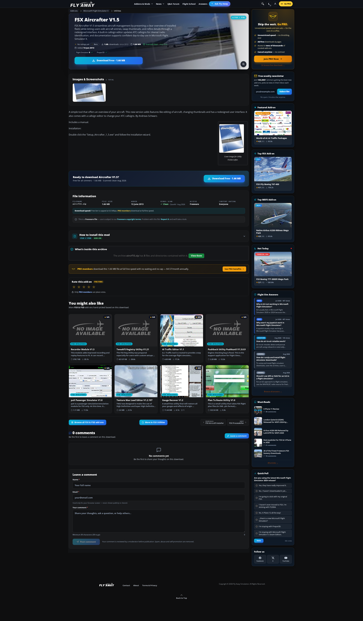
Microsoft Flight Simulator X (96, 11)
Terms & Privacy (149, 585)
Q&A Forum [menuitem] (173, 4)
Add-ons (74, 11)
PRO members (124, 211)
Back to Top (181, 598)
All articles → (273, 463)
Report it (165, 219)
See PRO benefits (233, 269)
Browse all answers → (273, 391)
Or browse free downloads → (273, 65)
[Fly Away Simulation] (82, 4)
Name (76, 480)
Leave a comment (238, 436)
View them (196, 256)
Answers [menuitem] (203, 4)
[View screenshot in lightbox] (243, 64)
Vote (259, 540)
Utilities (117, 11)
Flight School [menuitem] (189, 4)
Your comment (80, 508)
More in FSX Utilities (155, 422)
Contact (126, 585)
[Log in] (275, 3)
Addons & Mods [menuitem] (142, 4)
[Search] (262, 3)
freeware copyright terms (129, 219)
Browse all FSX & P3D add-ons (89, 422)
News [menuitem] (159, 4)
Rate (96, 44)
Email (76, 492)
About (136, 585)
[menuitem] (219, 3)
